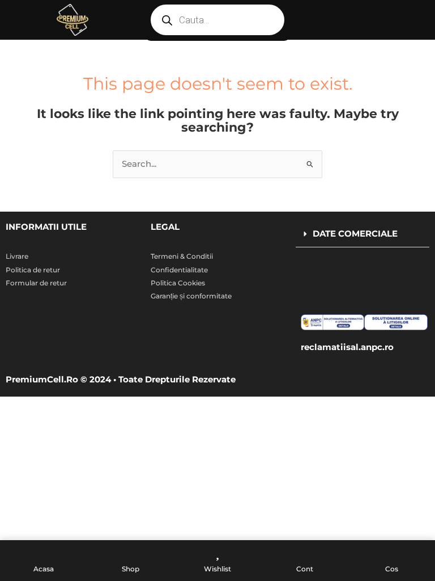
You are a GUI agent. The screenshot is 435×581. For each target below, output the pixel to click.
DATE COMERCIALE (355, 234)
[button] (362, 234)
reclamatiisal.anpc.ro (347, 347)
